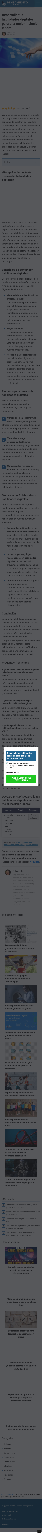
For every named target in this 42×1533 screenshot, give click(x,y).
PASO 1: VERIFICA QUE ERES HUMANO (21, 779)
